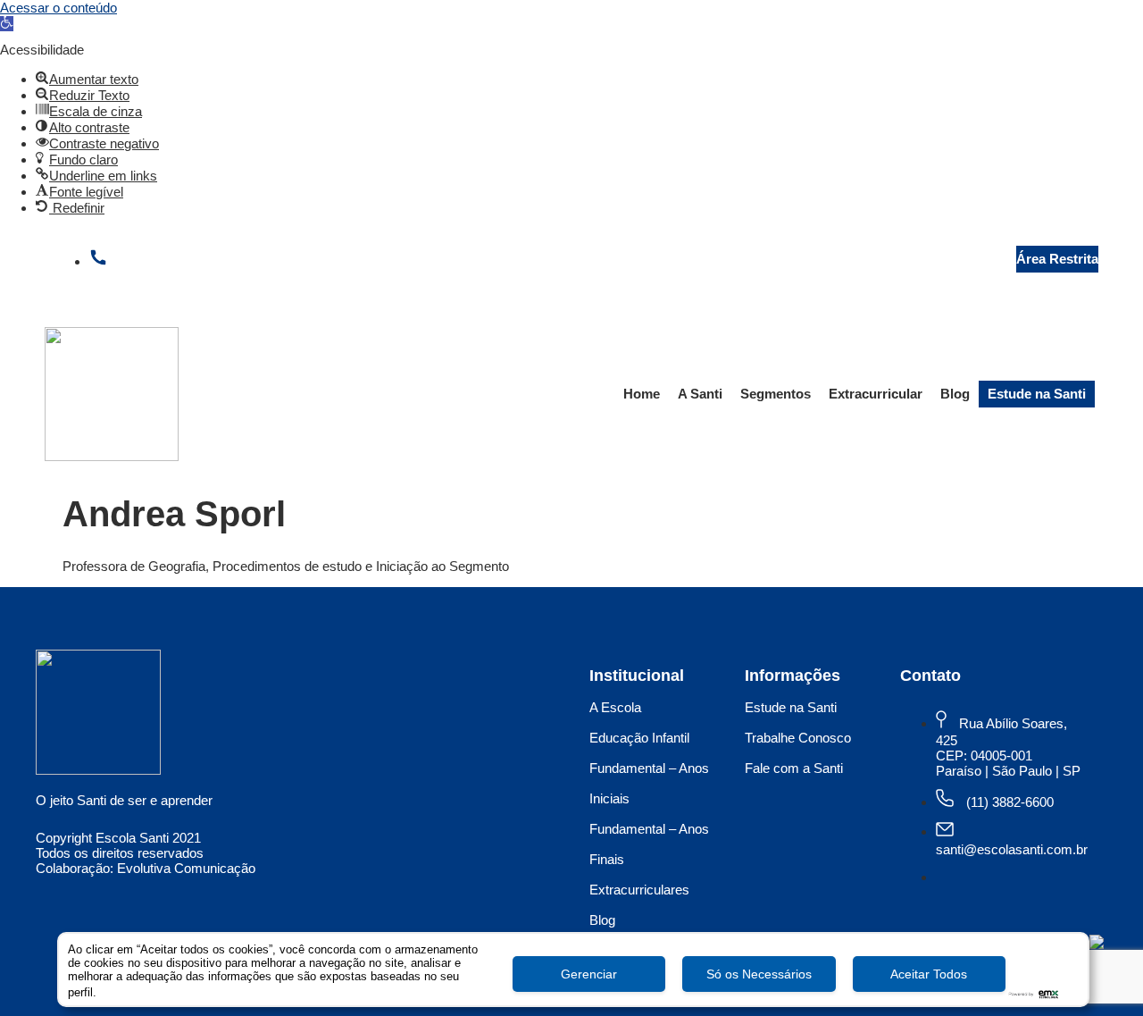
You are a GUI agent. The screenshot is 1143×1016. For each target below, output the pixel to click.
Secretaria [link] (950, 258)
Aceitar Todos (928, 974)
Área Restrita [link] (1057, 258)
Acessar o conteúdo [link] (58, 7)
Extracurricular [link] (875, 393)
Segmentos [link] (775, 393)
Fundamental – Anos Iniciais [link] (649, 783)
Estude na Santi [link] (1037, 393)
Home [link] (641, 393)
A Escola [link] (615, 707)
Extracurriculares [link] (639, 889)
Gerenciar (589, 974)
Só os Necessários (759, 974)
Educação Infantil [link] (639, 737)
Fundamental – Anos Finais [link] (649, 844)
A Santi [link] (700, 393)
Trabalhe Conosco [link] (798, 737)
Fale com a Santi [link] (794, 768)
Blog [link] (955, 393)
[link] (6, 23)
